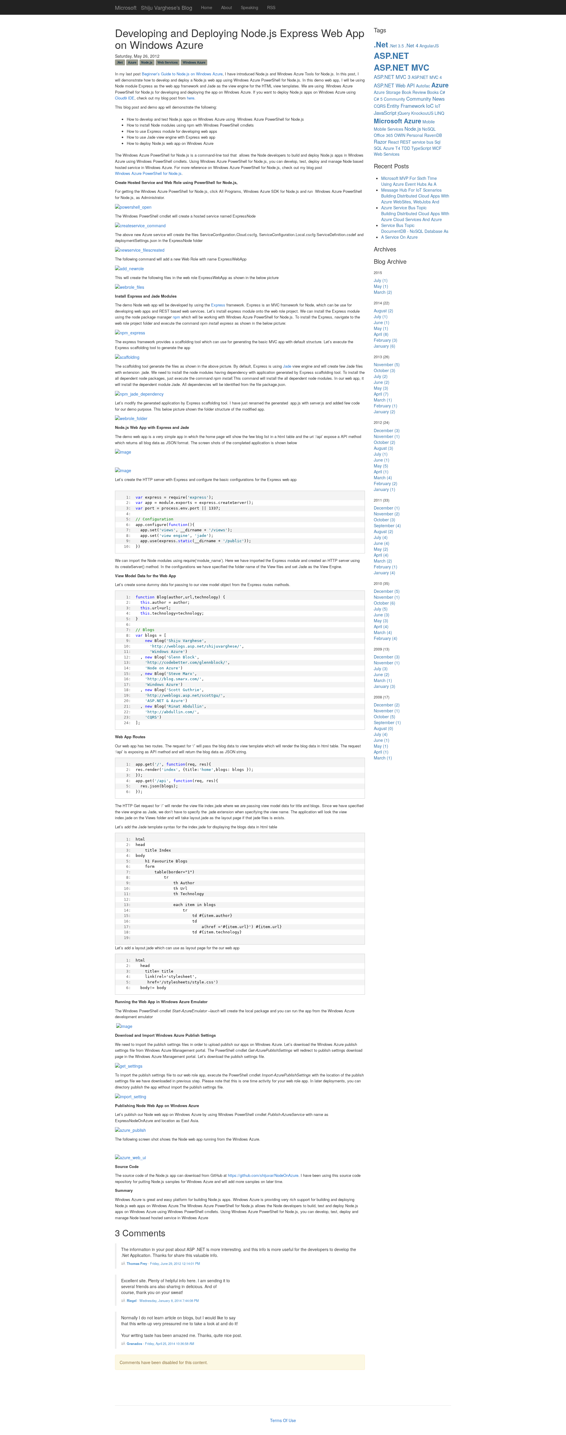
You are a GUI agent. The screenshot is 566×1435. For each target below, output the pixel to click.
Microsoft (125, 6)
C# (442, 92)
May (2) (381, 549)
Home (206, 7)
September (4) (387, 525)
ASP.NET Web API (394, 85)
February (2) (385, 483)
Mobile (428, 122)
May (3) (381, 388)
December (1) (387, 508)
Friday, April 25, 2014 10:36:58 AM (169, 1343)
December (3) (387, 430)
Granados (134, 1343)
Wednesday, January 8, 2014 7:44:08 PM (169, 1300)
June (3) (381, 615)
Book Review (414, 92)
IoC (430, 105)
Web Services (167, 62)
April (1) (381, 472)
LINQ (439, 113)
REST (405, 142)
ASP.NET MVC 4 (427, 77)
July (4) (381, 537)
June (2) (381, 382)
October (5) (384, 716)
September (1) (387, 722)
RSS (271, 7)
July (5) (381, 609)
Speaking (249, 7)
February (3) (385, 340)
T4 (397, 148)
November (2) (387, 514)
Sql (437, 142)
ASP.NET (391, 56)
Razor (380, 141)
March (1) (383, 400)
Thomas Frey (137, 1263)
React (393, 142)
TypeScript (421, 148)
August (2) (383, 310)
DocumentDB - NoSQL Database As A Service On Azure (414, 234)
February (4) (385, 638)
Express (218, 305)
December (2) (387, 705)
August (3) (383, 448)
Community (394, 99)
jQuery (404, 113)
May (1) (381, 286)
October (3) (384, 370)
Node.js (146, 62)
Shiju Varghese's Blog (166, 6)
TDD (406, 148)
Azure (132, 62)
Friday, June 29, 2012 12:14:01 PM (175, 1263)
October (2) (384, 442)
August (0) (383, 728)
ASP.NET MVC (401, 67)
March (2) (383, 292)
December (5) (387, 591)
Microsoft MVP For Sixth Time (409, 178)
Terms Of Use (283, 1420)
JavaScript (385, 112)
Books (433, 92)
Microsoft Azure (397, 120)
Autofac (423, 86)
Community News (425, 98)
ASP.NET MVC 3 (392, 76)
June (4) (381, 543)
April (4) (381, 555)
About (226, 7)
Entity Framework (406, 105)
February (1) (385, 406)
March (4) (383, 477)
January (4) (384, 572)
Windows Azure (194, 62)
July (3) (381, 668)
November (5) (387, 364)
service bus (422, 142)
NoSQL (429, 129)
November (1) (387, 436)
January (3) (384, 686)
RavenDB (433, 135)
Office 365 (383, 135)
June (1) (381, 322)
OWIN (399, 135)
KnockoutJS (422, 113)
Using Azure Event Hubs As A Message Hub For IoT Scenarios (411, 187)
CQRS (380, 106)
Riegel (131, 1300)
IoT (438, 106)
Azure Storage (387, 92)
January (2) (384, 411)
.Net (120, 62)
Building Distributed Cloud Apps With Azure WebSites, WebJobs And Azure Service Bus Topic (415, 201)
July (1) (381, 280)
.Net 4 (411, 45)
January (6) (384, 346)
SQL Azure (384, 148)
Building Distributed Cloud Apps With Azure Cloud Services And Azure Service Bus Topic (415, 219)
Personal (415, 135)
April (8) (381, 334)
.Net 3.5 (396, 46)
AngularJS (429, 46)
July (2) (381, 376)
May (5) (381, 466)
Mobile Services (388, 129)
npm (176, 317)
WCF (437, 148)
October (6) (384, 603)
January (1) (384, 489)
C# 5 (378, 99)
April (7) (381, 394)
